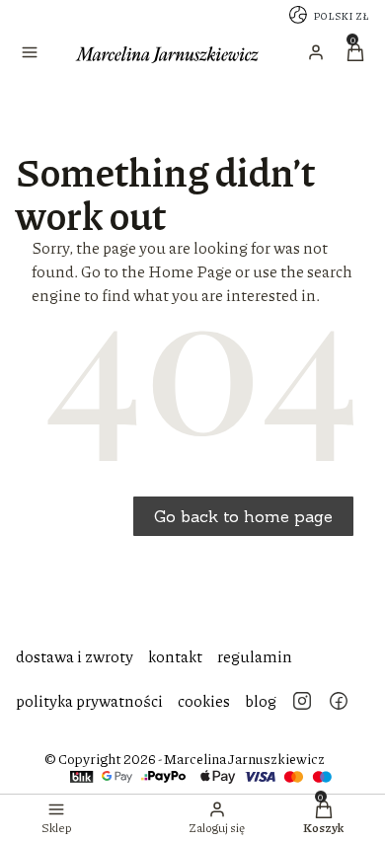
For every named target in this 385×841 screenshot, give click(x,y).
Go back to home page (243, 516)
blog (260, 700)
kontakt (175, 656)
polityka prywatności (89, 700)
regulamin (254, 656)
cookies (204, 700)
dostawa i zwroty (74, 656)
